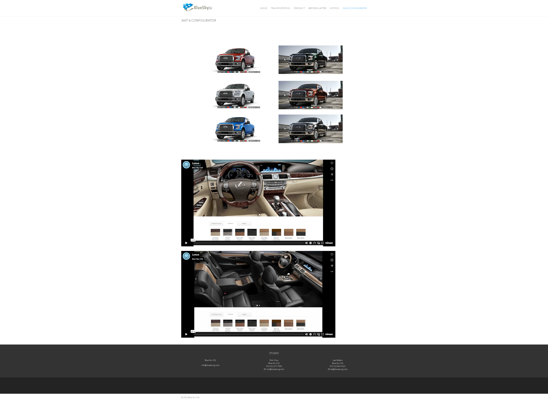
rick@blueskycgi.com (275, 369)
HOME (263, 8)
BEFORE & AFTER (317, 8)
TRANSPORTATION (280, 8)
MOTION (334, 8)
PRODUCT (299, 8)
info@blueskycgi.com (210, 365)
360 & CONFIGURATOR (355, 8)
